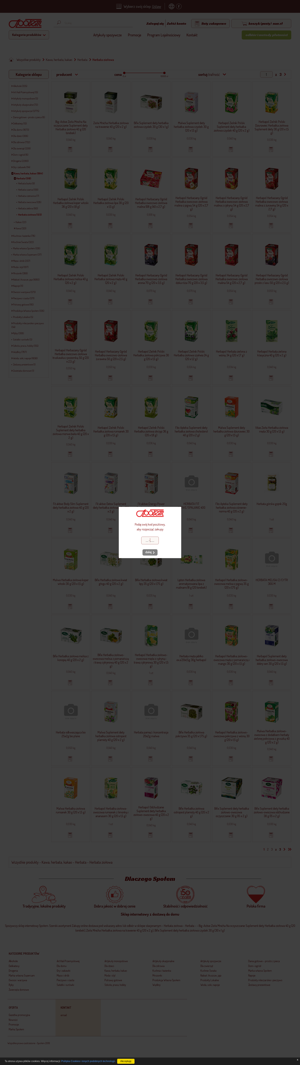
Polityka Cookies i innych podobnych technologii (88, 1061)
